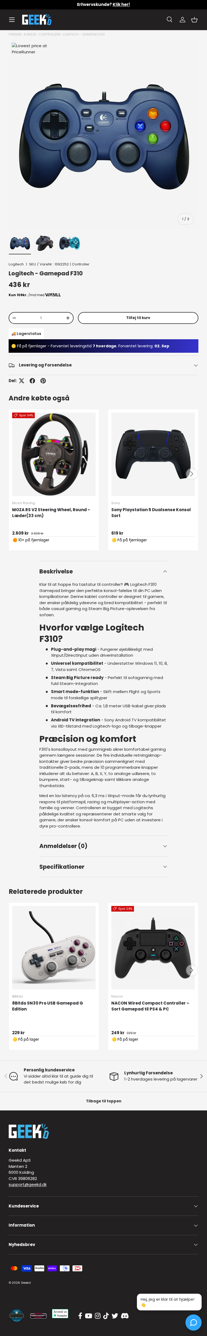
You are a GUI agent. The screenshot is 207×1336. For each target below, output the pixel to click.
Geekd (26, 1282)
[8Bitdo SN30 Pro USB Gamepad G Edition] (54, 947)
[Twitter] (115, 1316)
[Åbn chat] (193, 1322)
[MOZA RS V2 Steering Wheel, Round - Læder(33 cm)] (54, 454)
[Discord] (125, 1316)
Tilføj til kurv (138, 317)
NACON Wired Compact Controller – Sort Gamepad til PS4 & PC (150, 1006)
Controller (80, 264)
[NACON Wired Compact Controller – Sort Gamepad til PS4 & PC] (153, 947)
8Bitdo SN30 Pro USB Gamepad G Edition (47, 1006)
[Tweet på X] (21, 380)
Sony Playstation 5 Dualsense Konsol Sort (151, 513)
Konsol (30, 34)
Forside (15, 34)
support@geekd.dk (28, 1184)
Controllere (50, 34)
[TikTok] (106, 1316)
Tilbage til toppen (103, 1101)
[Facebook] (80, 1316)
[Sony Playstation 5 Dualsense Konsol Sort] (153, 454)
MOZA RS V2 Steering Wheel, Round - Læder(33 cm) (51, 513)
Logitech (16, 264)
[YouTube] (88, 1316)
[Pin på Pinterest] (43, 380)
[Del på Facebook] (32, 380)
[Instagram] (98, 1316)
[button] (194, 20)
